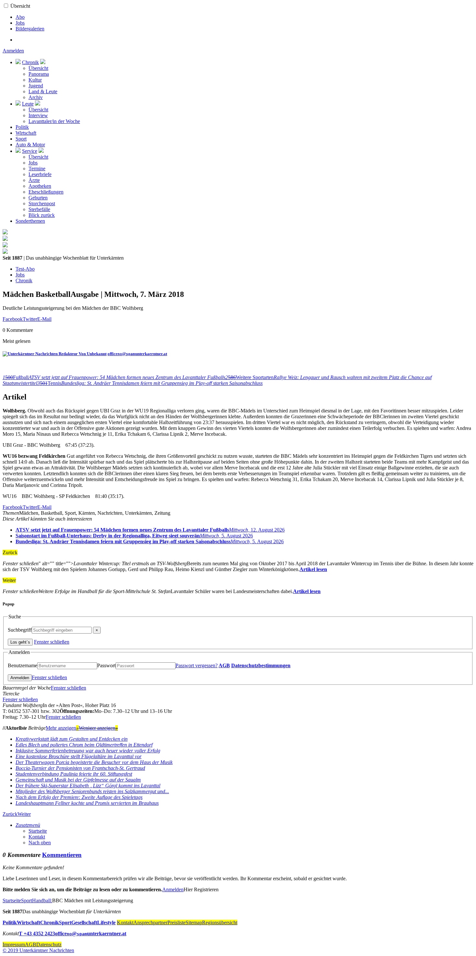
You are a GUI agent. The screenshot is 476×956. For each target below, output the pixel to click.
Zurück (10, 814)
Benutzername (22, 665)
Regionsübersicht (219, 922)
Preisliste (176, 922)
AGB (224, 665)
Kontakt (36, 836)
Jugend (35, 85)
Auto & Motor (30, 144)
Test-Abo (25, 269)
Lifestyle (106, 922)
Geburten (38, 197)
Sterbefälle (39, 209)
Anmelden (13, 50)
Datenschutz (49, 944)
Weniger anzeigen (98, 728)
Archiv (35, 97)
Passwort (106, 665)
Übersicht (20, 6)
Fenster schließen (51, 642)
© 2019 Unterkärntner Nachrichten (38, 950)
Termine (36, 168)
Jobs (20, 23)
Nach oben (39, 842)
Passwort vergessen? (197, 665)
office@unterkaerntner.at (137, 353)
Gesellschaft (84, 922)
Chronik (30, 62)
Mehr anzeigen (62, 728)
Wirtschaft (26, 133)
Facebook (13, 319)
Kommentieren (62, 854)
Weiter (24, 814)
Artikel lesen (313, 569)
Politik (22, 127)
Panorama (38, 74)
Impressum (14, 944)
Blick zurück (41, 215)
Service (29, 151)
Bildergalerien (30, 28)
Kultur (35, 80)
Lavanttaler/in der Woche (54, 121)
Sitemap (194, 922)
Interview (38, 115)
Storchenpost (41, 203)
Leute (28, 104)
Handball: (42, 900)
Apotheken (39, 186)
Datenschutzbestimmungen (260, 665)
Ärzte (34, 180)
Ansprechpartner (150, 922)
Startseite (37, 831)
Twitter (30, 319)
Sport (21, 138)
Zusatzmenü (28, 825)
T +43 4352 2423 (37, 933)
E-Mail (44, 319)
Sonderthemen (30, 221)
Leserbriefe (39, 174)
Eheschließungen (45, 192)
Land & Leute (42, 91)
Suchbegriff (20, 630)
